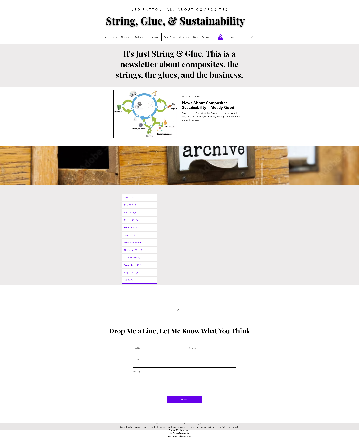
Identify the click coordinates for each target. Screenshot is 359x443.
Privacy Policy (221, 427)
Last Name (191, 348)
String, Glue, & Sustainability (175, 20)
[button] (220, 37)
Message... (138, 371)
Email (135, 360)
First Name (138, 348)
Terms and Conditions (166, 427)
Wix (201, 424)
